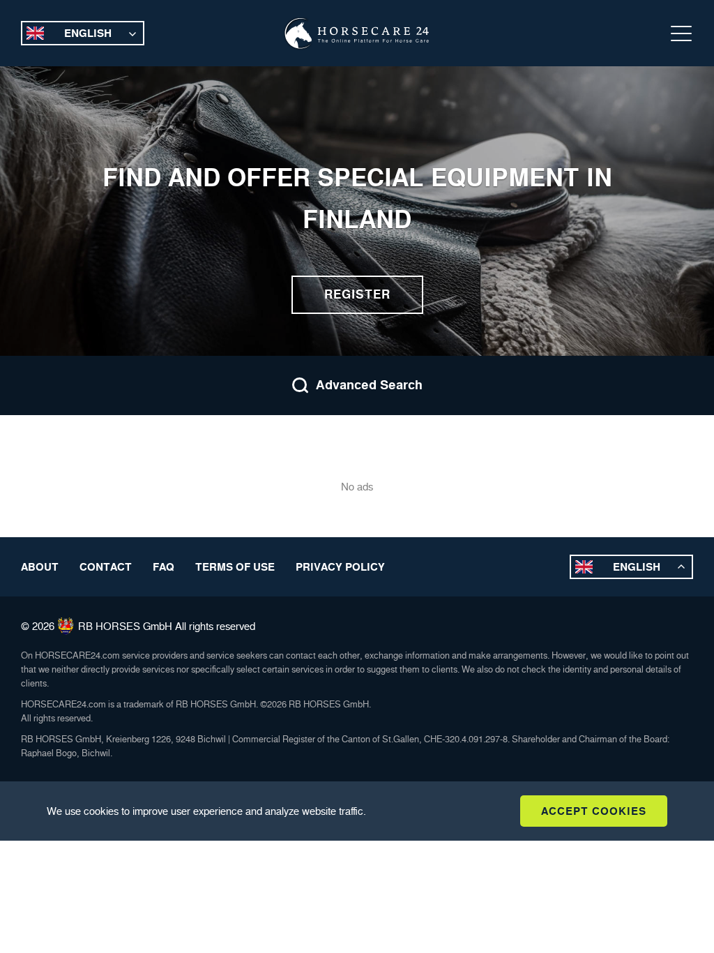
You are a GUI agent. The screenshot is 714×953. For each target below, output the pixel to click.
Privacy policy (340, 567)
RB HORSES (109, 626)
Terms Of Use (235, 567)
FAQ (163, 567)
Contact (105, 567)
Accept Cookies (593, 811)
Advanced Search (369, 385)
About (40, 567)
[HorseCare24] (357, 33)
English (88, 33)
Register (357, 294)
